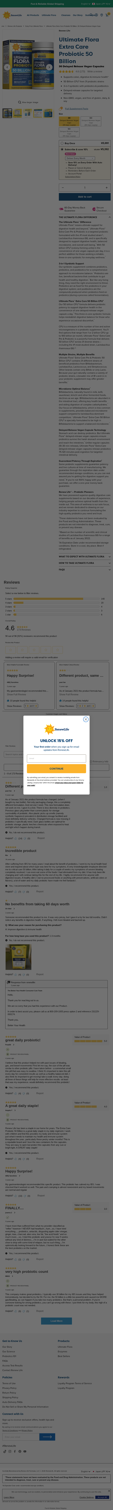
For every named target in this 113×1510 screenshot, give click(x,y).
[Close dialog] (85, 719)
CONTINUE (56, 768)
